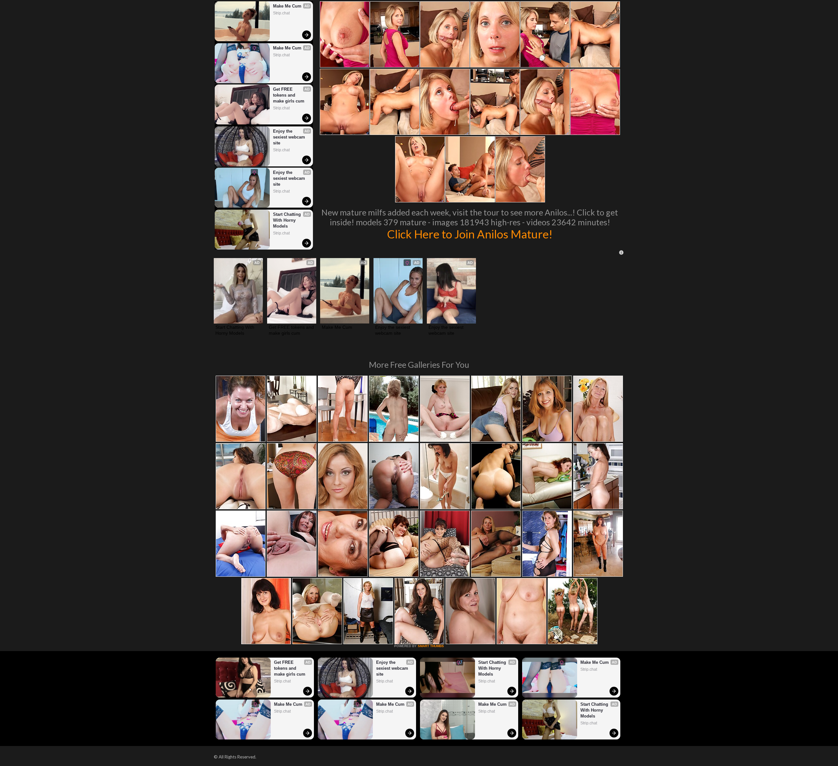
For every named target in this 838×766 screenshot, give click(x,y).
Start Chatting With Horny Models (287, 220)
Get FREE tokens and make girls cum (288, 95)
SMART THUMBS (431, 646)
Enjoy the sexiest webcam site (289, 137)
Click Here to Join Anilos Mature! (470, 234)
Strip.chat (281, 13)
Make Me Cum (287, 6)
